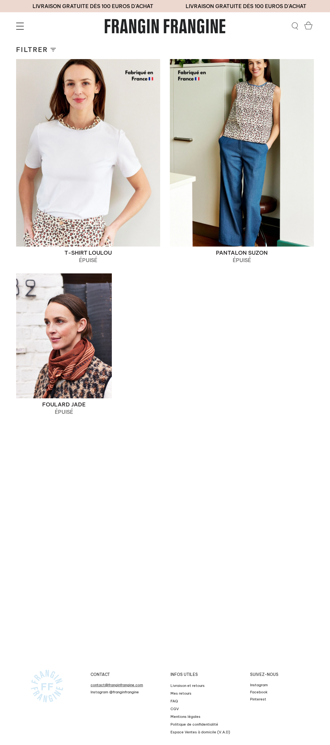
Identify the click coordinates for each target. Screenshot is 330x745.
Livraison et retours (187, 685)
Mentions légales (185, 716)
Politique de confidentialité (194, 724)
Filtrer (32, 50)
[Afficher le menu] (21, 26)
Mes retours (180, 693)
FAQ (174, 701)
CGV (174, 709)
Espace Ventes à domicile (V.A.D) (200, 732)
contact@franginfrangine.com (117, 685)
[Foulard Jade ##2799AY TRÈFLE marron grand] (64, 335)
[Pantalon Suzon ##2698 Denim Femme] (242, 153)
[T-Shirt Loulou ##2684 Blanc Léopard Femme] (88, 153)
